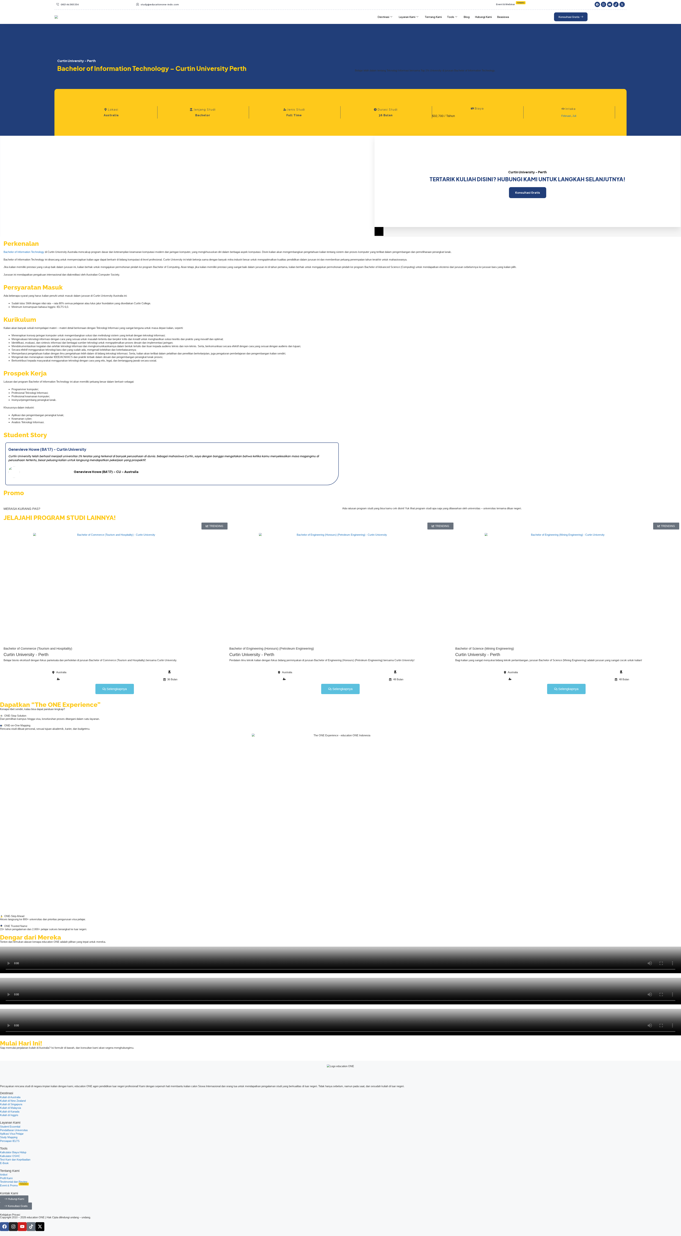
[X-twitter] (622, 4)
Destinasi (383, 16)
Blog (467, 16)
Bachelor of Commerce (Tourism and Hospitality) (38, 648)
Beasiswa (503, 16)
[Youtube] (609, 4)
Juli (574, 115)
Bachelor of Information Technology (24, 251)
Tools (450, 16)
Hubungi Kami (483, 16)
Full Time (294, 115)
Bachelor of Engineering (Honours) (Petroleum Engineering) (271, 648)
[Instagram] (603, 4)
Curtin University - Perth (26, 654)
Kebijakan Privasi (10, 1214)
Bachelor (202, 115)
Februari (566, 115)
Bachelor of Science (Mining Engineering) (484, 648)
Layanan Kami (407, 16)
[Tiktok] (616, 4)
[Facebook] (597, 4)
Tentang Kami (433, 16)
